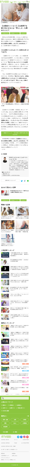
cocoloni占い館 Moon (5, 442)
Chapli (15, 442)
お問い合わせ (14, 455)
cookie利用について (5, 455)
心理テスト (5, 408)
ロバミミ (16, 439)
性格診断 (5, 426)
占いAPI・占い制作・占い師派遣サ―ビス (9, 449)
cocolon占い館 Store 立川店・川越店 (8, 446)
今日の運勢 (5, 432)
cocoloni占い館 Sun (5, 439)
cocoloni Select (26, 439)
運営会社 (3, 453)
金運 (15, 419)
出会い (15, 423)
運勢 (5, 423)
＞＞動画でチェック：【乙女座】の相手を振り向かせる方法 (15, 133)
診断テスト (12, 408)
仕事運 (24, 419)
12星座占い (11, 405)
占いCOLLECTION (25, 442)
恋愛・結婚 (5, 419)
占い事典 (15, 432)
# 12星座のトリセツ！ (14, 33)
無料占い (5, 405)
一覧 (28, 416)
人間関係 (25, 423)
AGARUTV (4, 22)
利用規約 (13, 453)
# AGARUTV (23, 33)
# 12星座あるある (5, 33)
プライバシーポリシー (5, 457)
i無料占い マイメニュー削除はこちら (8, 459)
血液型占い (19, 405)
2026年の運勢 (6, 410)
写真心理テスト (21, 408)
